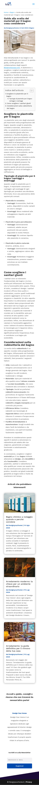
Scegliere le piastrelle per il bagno (17, 95)
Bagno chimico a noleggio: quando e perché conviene (19, 519)
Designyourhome (12, 28)
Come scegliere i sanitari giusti (19, 103)
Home (6, 12)
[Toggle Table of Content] (30, 90)
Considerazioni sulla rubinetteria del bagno (19, 107)
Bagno (12, 12)
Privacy (29, 782)
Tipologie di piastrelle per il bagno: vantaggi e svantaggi (20, 100)
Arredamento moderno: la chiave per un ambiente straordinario (19, 584)
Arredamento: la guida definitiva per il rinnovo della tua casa (18, 648)
